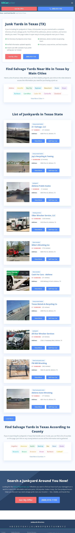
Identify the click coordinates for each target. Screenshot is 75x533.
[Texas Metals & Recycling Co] (18, 310)
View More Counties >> (37, 457)
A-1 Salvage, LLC (39, 127)
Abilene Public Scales (41, 186)
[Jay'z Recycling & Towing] (18, 163)
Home (1, 13)
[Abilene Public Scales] (18, 192)
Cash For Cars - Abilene (42, 274)
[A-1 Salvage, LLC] (18, 133)
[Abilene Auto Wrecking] (18, 399)
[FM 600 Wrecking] (18, 369)
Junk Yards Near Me (9, 13)
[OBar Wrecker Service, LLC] (18, 222)
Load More (9, 419)
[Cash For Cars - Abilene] (18, 281)
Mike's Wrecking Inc (41, 245)
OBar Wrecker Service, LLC (43, 215)
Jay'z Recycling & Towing (42, 156)
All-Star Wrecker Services (43, 333)
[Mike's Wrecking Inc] (18, 251)
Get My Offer (13, 57)
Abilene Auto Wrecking (42, 392)
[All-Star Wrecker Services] (18, 340)
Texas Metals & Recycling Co (44, 304)
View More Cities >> (37, 99)
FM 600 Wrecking (39, 363)
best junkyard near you (21, 487)
